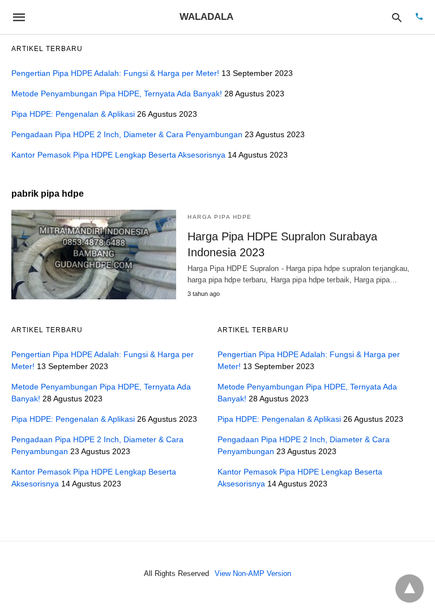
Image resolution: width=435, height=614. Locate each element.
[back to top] (409, 588)
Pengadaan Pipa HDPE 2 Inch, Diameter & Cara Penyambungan (126, 134)
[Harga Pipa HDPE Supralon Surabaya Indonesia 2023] (93, 254)
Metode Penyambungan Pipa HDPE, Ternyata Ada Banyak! (116, 93)
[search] (396, 17)
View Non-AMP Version (253, 573)
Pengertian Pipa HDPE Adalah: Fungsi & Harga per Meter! (115, 73)
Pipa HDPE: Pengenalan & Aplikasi (73, 113)
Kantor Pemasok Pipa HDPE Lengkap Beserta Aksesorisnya (118, 154)
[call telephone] (419, 17)
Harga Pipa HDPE (219, 217)
